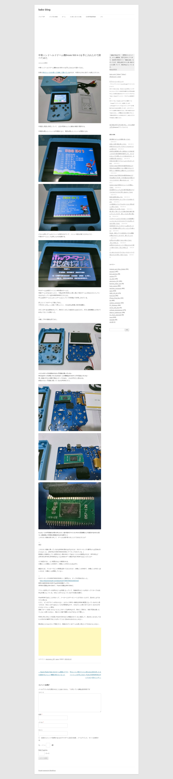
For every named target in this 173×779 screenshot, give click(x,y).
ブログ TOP (41, 16)
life (110, 300)
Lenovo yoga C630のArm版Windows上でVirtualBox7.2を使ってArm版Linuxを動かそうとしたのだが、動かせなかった (122, 178)
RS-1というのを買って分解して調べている (56, 72)
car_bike (112, 279)
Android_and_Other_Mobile (117, 269)
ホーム (64, 16)
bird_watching (113, 274)
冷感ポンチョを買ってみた (117, 209)
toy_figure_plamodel (115, 315)
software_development (116, 310)
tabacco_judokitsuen (115, 312)
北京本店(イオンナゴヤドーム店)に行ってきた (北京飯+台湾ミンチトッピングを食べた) (122, 228)
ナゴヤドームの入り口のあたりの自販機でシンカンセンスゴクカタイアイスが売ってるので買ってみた (122, 221)
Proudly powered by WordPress (47, 770)
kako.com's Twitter (115, 74)
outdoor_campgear (115, 303)
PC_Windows (113, 305)
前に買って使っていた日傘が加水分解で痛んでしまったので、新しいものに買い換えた (122, 214)
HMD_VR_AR (113, 293)
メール (41, 722)
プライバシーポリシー (116, 81)
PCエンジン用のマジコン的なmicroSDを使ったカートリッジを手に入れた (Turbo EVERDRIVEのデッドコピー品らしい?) (85, 674)
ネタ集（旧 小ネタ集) (75, 16)
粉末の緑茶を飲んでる (116, 197)
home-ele (112, 295)
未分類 (111, 322)
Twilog (123, 74)
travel (111, 317)
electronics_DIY (50, 659)
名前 (40, 714)
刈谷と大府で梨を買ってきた (118, 144)
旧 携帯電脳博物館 (91, 16)
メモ (101, 16)
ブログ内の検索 (53, 16)
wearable (112, 319)
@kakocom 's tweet (115, 76)
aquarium (112, 271)
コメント (41, 692)
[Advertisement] (86, 34)
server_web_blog (114, 307)
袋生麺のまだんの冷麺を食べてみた (120, 139)
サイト (40, 730)
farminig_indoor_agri (115, 283)
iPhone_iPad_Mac (115, 298)
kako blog (44, 9)
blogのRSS (113, 69)
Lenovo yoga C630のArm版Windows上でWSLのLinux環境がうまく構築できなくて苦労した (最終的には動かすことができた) (122, 168)
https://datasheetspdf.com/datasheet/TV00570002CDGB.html (59, 581)
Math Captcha (42, 750)
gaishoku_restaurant (115, 288)
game (57, 659)
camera (112, 276)
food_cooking (113, 286)
